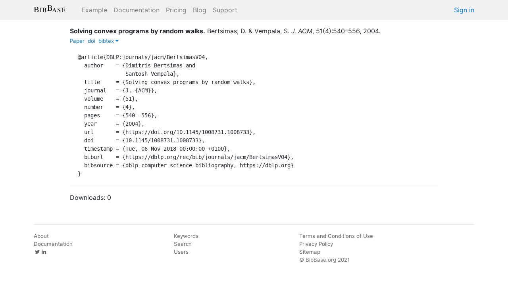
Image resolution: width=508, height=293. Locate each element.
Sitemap (309, 252)
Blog (199, 10)
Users (181, 252)
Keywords (186, 236)
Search (183, 244)
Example (94, 10)
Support (225, 10)
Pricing (176, 10)
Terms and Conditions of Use (336, 236)
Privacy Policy (316, 244)
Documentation (137, 10)
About (41, 236)
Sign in (464, 10)
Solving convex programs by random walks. (137, 31)
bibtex (106, 41)
